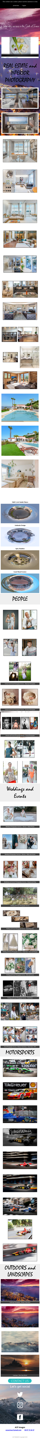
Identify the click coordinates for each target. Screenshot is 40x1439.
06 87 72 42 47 (29, 1430)
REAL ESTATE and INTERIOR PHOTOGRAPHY (20, 73)
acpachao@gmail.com (13, 1430)
